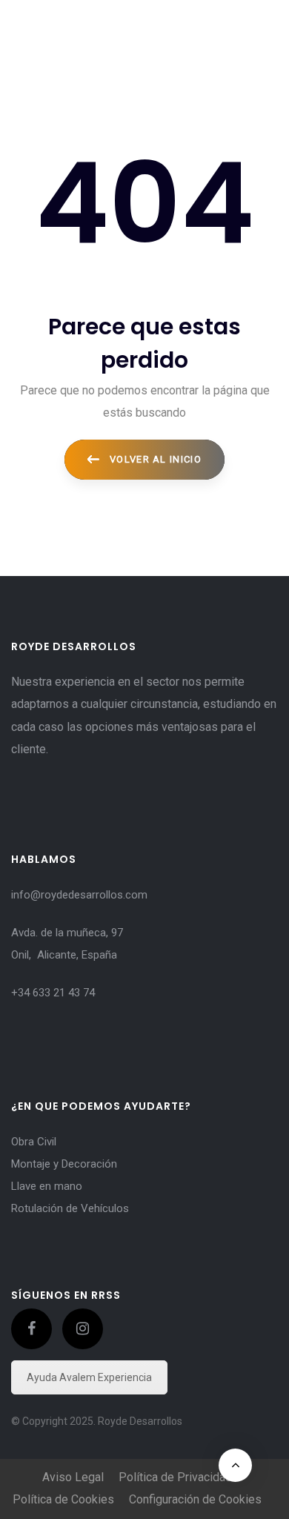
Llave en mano (46, 1186)
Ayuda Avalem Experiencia (89, 1377)
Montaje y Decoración (64, 1164)
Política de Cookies (63, 1499)
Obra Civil (33, 1141)
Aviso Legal (73, 1477)
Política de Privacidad (175, 1477)
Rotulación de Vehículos (70, 1208)
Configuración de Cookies (195, 1499)
